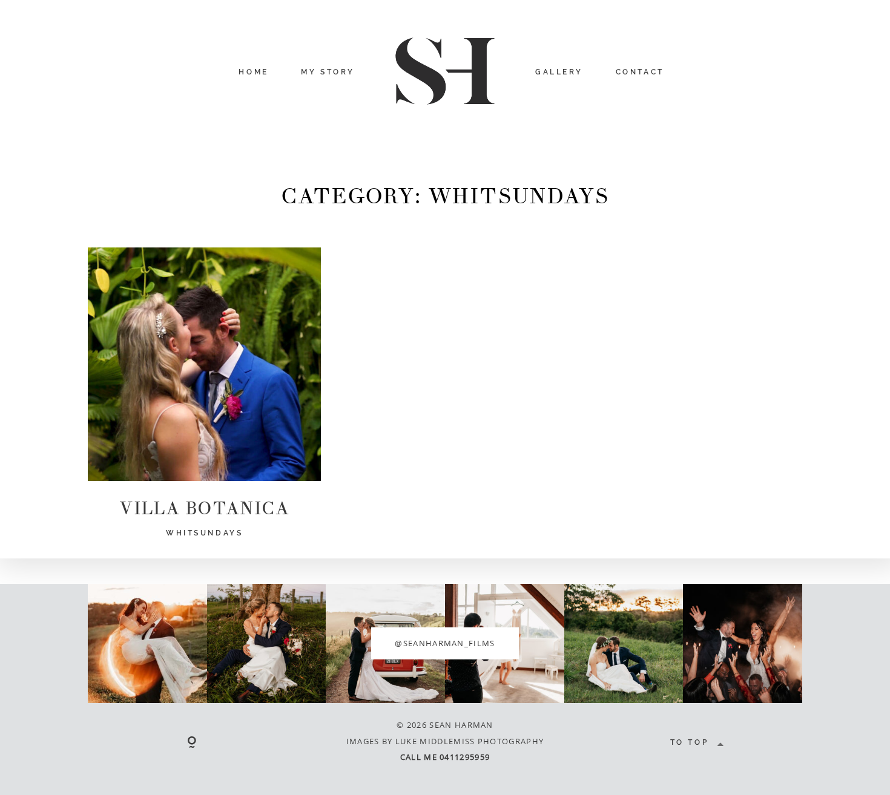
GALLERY (559, 72)
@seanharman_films (445, 643)
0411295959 (465, 756)
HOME (253, 72)
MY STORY (328, 72)
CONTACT (640, 72)
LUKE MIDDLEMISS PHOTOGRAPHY (469, 741)
